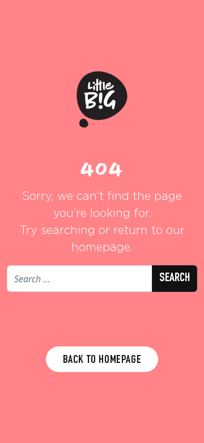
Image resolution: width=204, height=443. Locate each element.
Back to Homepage (102, 360)
